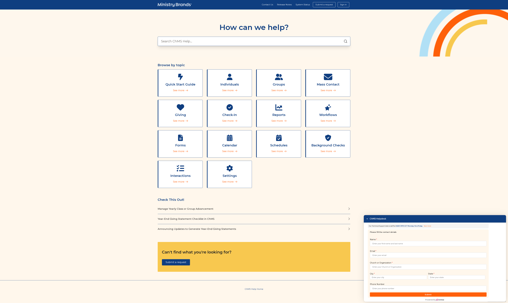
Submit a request (324, 4)
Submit (428, 294)
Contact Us (267, 4)
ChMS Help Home (254, 289)
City (372, 274)
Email (373, 251)
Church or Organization (381, 263)
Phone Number (377, 284)
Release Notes (284, 4)
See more (179, 90)
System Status (303, 4)
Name (373, 239)
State (431, 274)
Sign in (343, 4)
